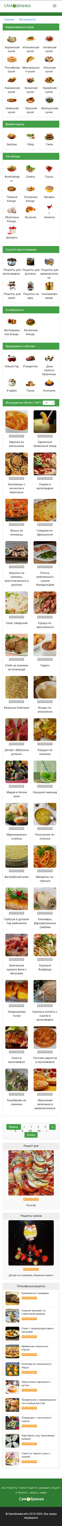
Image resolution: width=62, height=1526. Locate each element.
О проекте (22, 1493)
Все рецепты (9, 1488)
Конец (31, 1135)
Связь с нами (38, 1493)
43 (30, 1131)
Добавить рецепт (49, 1488)
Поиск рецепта (28, 1488)
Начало (13, 1127)
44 (38, 1131)
